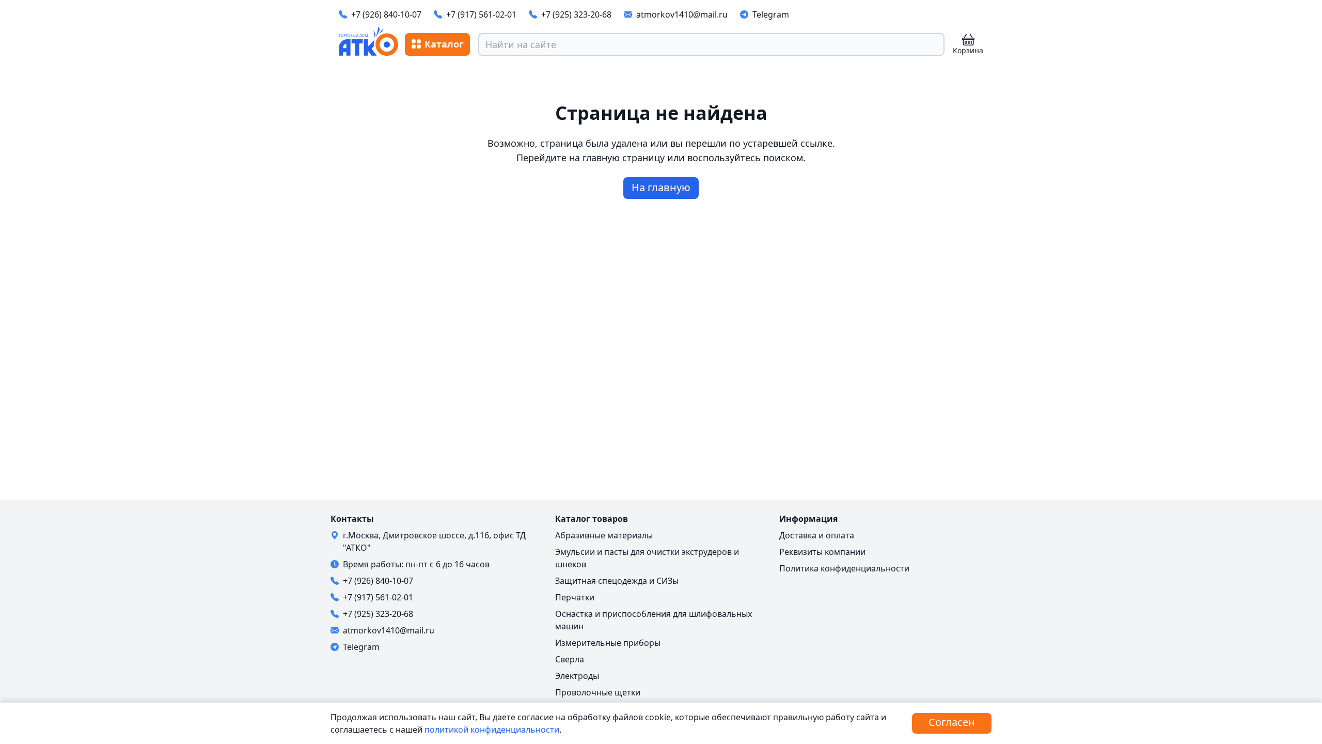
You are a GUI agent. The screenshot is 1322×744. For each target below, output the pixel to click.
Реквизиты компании (822, 551)
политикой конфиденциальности (491, 729)
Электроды (577, 675)
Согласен (951, 722)
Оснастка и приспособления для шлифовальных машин (653, 620)
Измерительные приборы (607, 642)
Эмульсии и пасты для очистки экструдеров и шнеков (647, 558)
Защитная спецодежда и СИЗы (617, 580)
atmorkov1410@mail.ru (682, 14)
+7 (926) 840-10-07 (386, 14)
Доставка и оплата (816, 535)
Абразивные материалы (604, 535)
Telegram (770, 14)
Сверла (569, 659)
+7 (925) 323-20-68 (576, 14)
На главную (661, 187)
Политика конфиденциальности (844, 568)
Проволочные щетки (597, 692)
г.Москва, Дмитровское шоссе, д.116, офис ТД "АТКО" (434, 541)
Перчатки (574, 597)
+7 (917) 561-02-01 (481, 14)
